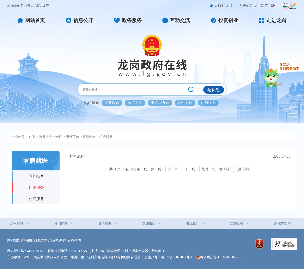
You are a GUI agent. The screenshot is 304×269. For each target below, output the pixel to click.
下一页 (190, 169)
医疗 (59, 136)
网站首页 (35, 20)
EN (273, 5)
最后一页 (208, 169)
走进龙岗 (276, 20)
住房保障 (208, 103)
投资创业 (228, 20)
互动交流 (180, 20)
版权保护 (44, 240)
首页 (32, 136)
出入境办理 (160, 103)
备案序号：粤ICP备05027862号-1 (170, 257)
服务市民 (72, 136)
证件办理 (185, 103)
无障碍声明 (248, 5)
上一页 (173, 169)
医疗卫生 (135, 103)
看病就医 (89, 136)
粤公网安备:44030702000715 (220, 257)
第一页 (156, 169)
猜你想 (213, 89)
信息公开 (83, 20)
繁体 (264, 5)
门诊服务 (106, 136)
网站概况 (29, 240)
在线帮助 (74, 240)
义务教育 (111, 103)
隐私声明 (59, 240)
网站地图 (13, 240)
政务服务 (132, 20)
